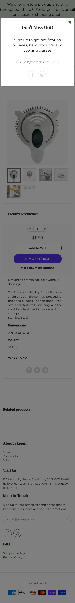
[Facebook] (32, 75)
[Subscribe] (53, 62)
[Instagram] (42, 75)
